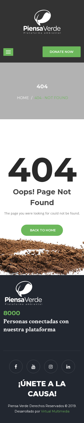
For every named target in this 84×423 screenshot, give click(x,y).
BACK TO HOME (42, 230)
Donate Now (61, 52)
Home (23, 98)
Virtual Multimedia (55, 411)
